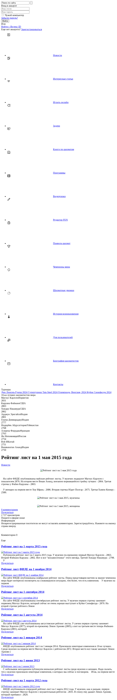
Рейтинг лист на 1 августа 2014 (22, 614)
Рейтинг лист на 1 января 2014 (21, 637)
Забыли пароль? (9, 18)
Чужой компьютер (14, 15)
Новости (5, 465)
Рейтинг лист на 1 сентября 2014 (22, 591)
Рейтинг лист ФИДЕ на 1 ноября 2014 (26, 569)
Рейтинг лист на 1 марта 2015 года (24, 546)
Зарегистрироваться (31, 29)
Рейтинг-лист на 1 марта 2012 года (24, 680)
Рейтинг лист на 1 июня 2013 (20, 660)
